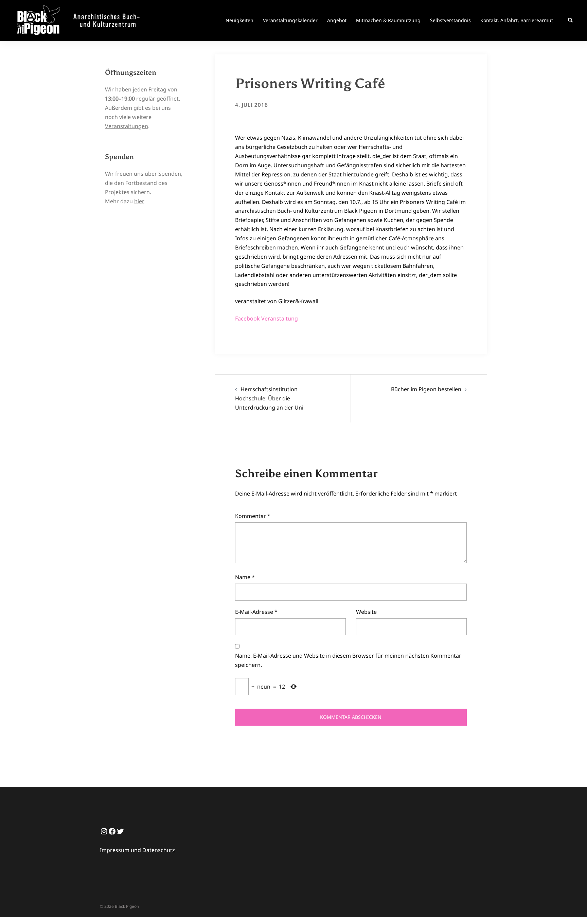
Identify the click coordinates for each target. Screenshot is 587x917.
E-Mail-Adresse (256, 612)
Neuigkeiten (239, 20)
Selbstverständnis (450, 20)
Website (366, 612)
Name (245, 577)
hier (139, 201)
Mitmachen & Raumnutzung (388, 20)
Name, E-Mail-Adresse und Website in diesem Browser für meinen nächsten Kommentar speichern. (348, 660)
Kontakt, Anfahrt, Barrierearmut (516, 20)
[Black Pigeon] (81, 19)
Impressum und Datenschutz (137, 850)
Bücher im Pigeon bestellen (426, 389)
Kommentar (252, 516)
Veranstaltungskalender (290, 20)
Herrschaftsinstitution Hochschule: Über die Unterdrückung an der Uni (269, 398)
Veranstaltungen (126, 126)
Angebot (336, 20)
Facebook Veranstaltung (266, 318)
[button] (570, 20)
